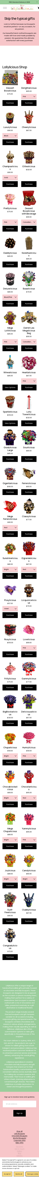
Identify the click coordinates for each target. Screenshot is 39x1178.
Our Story (19, 1146)
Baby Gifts (19, 1143)
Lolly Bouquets (19, 1134)
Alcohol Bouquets (19, 1138)
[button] (37, 2)
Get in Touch (19, 1149)
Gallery (19, 1151)
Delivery (20, 1156)
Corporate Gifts (19, 1140)
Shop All (19, 1131)
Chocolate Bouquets (19, 1136)
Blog (19, 1153)
